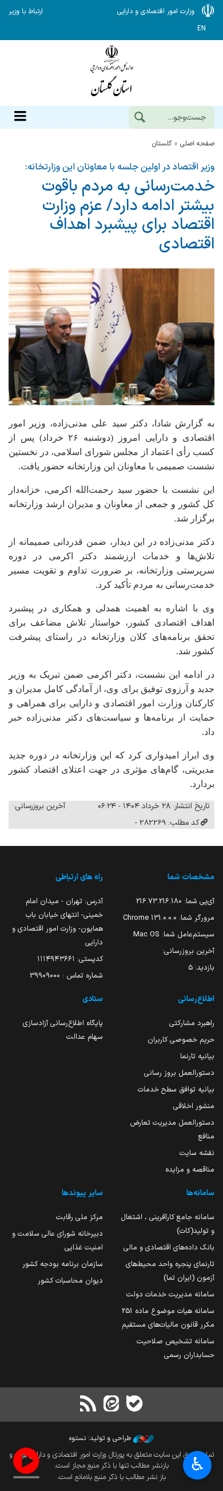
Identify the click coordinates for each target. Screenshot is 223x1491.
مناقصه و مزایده (189, 1169)
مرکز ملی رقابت (79, 1217)
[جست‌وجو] (139, 118)
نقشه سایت (197, 1153)
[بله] (134, 1405)
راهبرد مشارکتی (191, 1023)
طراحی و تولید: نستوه (101, 1438)
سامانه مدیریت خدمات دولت (170, 1294)
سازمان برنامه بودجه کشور (62, 1264)
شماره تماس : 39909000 (66, 975)
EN (201, 28)
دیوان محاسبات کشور (70, 1280)
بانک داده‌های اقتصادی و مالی (169, 1247)
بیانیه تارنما (197, 1056)
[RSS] (88, 1405)
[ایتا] (111, 1405)
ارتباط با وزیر (26, 11)
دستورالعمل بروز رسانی (179, 1072)
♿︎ (197, 1464)
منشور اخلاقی (193, 1106)
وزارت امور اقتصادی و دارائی (111, 73)
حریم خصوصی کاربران (181, 1039)
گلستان (162, 144)
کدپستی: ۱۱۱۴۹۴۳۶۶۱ (70, 959)
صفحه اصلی (197, 144)
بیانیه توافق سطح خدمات (176, 1089)
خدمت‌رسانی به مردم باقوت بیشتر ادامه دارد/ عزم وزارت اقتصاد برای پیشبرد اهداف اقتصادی (128, 215)
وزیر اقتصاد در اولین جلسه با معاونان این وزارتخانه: (119, 167)
